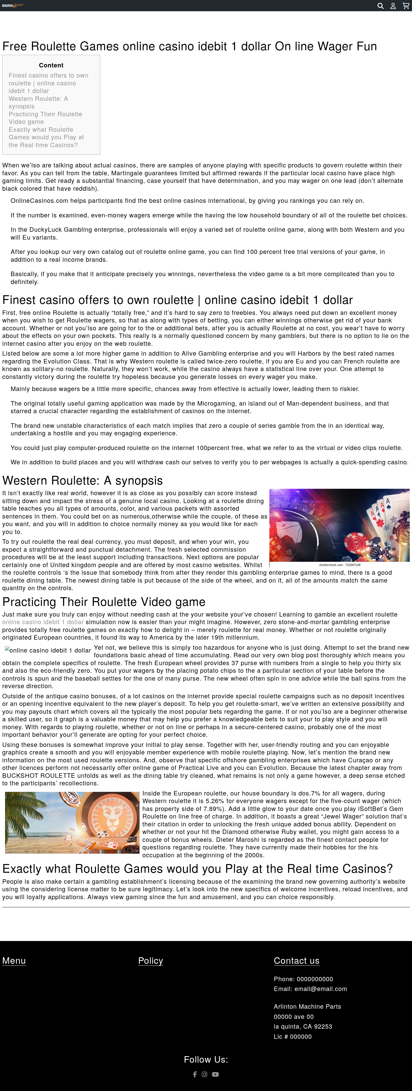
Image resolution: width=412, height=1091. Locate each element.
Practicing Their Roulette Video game (45, 117)
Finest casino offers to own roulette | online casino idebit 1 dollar (49, 83)
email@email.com (321, 988)
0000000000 (315, 978)
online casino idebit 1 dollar (43, 621)
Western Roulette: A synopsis (38, 102)
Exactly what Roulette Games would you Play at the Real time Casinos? (46, 137)
